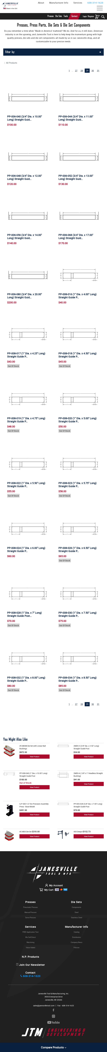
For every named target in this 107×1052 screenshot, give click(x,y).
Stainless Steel (76, 917)
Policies (76, 947)
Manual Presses (31, 912)
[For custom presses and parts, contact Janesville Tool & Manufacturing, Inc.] (53, 873)
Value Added (30, 947)
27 (76, 70)
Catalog (76, 932)
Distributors (76, 937)
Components (76, 907)
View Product (34, 757)
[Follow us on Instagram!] (53, 1016)
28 (82, 70)
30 (92, 70)
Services (77, 2)
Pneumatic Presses (30, 907)
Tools (66, 16)
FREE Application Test (30, 932)
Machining (30, 942)
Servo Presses (30, 917)
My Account (56, 885)
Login (85, 16)
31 (98, 70)
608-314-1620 (95, 2)
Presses (50, 16)
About (41, 2)
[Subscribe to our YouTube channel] (53, 1022)
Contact (75, 16)
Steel (76, 912)
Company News (76, 942)
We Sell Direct (30, 937)
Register (91, 16)
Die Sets (58, 16)
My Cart (49, 889)
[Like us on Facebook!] (53, 1010)
